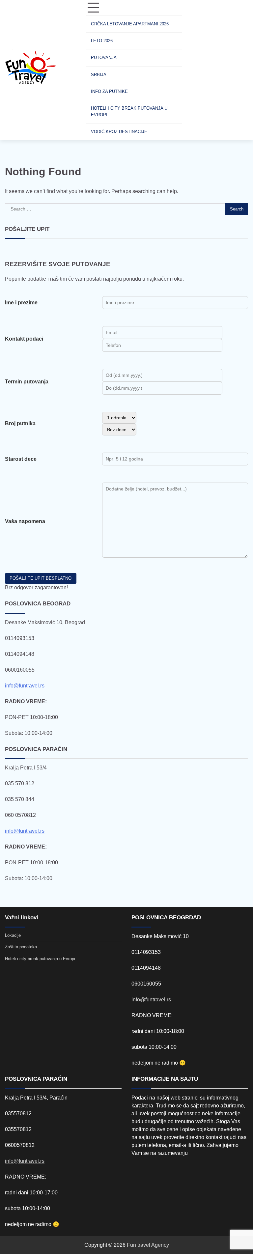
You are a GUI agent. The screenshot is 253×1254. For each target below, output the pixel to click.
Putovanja (104, 57)
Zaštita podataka (21, 946)
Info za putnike (109, 91)
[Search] (194, 70)
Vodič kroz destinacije (119, 131)
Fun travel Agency (148, 1245)
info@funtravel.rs (24, 685)
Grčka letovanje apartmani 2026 (130, 23)
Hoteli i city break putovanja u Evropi (129, 111)
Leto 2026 (102, 40)
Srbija (98, 74)
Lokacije (13, 935)
